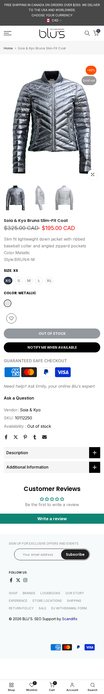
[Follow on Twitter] (18, 580)
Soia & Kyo (30, 409)
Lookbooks (50, 593)
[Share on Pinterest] (25, 437)
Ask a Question (19, 398)
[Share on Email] (44, 437)
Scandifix (69, 619)
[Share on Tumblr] (35, 437)
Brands (29, 593)
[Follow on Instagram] (25, 580)
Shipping (74, 601)
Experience (18, 601)
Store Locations (47, 601)
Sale (42, 608)
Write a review (52, 518)
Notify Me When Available (52, 347)
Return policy (21, 608)
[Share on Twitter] (15, 437)
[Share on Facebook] (6, 437)
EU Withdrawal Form (69, 608)
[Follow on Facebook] (11, 580)
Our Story (74, 593)
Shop (13, 593)
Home (8, 48)
